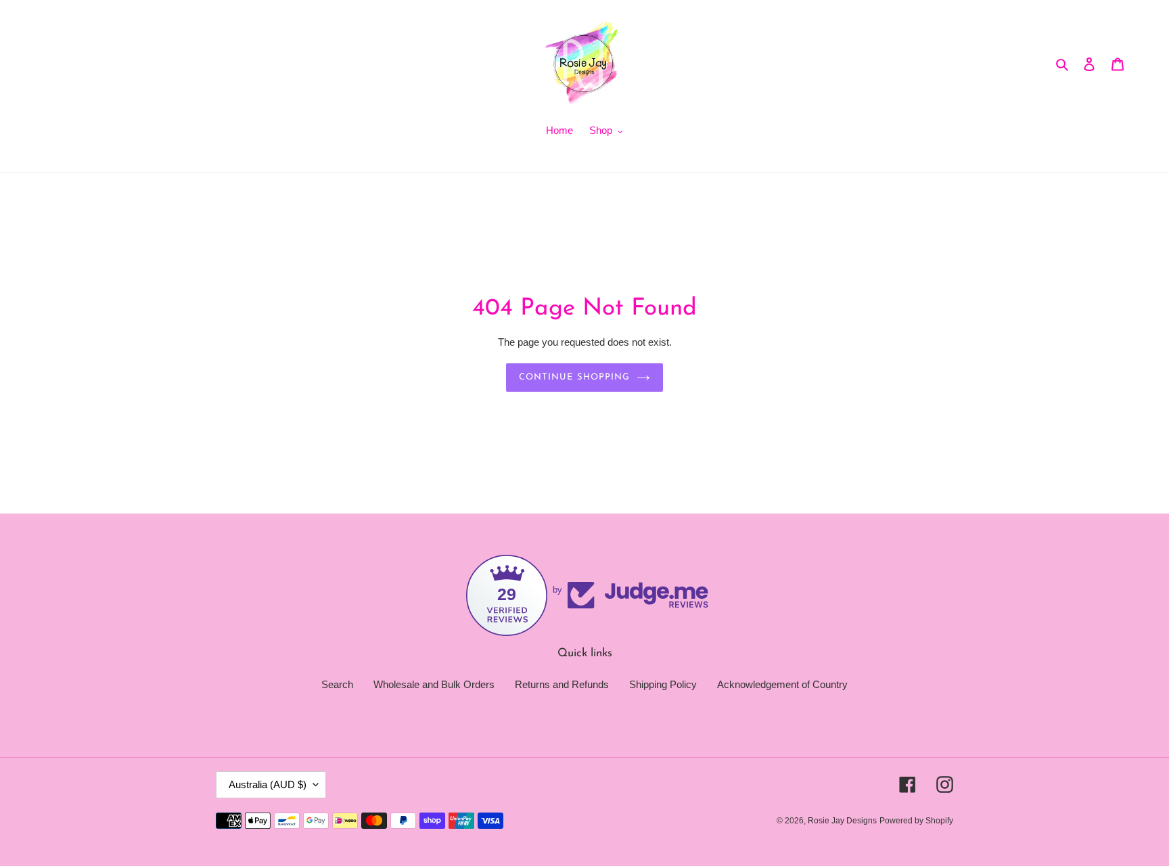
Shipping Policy (663, 684)
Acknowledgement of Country (782, 684)
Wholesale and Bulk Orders (434, 684)
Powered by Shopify (916, 820)
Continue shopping (574, 377)
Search (337, 684)
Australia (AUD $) (267, 784)
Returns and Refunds (562, 684)
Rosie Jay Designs (842, 820)
